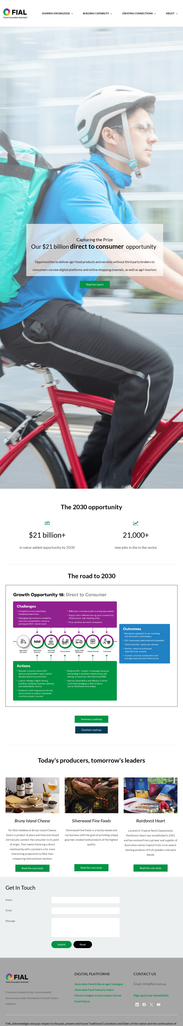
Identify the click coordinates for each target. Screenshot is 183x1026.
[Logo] (15, 13)
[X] (151, 1004)
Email (9, 910)
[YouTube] (158, 1004)
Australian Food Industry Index (94, 989)
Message (10, 920)
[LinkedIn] (137, 1004)
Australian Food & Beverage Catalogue (99, 984)
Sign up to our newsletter (151, 995)
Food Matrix (82, 1001)
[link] (91, 588)
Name (9, 899)
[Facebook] (144, 1004)
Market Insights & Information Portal (98, 995)
